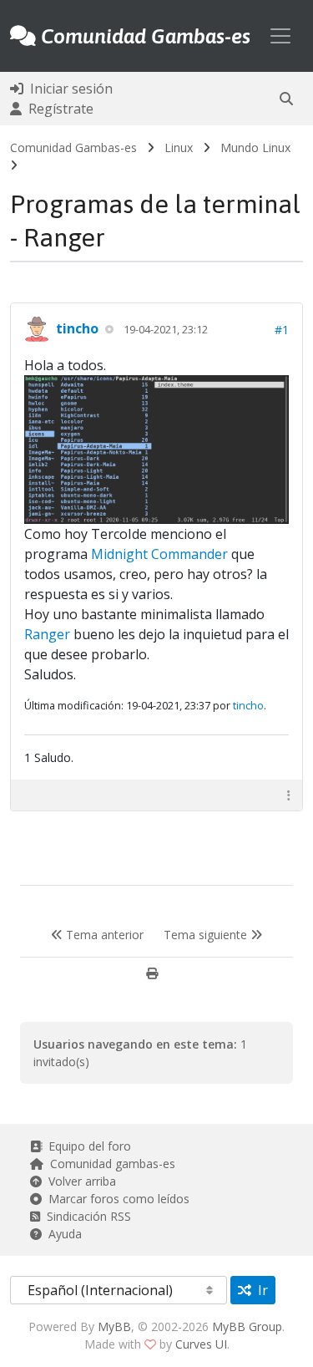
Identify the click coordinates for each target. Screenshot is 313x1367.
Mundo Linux (255, 147)
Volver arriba (79, 1181)
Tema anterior (103, 935)
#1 (282, 330)
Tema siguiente (207, 935)
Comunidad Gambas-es (73, 147)
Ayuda (62, 1234)
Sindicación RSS (85, 1216)
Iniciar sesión (68, 88)
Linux (178, 147)
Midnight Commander (159, 554)
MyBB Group (247, 1326)
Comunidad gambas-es (109, 1163)
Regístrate (57, 108)
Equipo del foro (86, 1146)
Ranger (47, 634)
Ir (259, 1290)
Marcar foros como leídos (115, 1199)
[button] (286, 98)
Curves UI (201, 1344)
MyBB (114, 1326)
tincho (77, 328)
